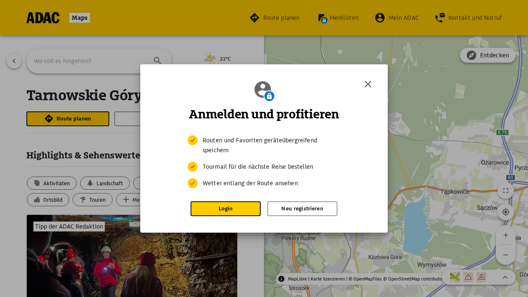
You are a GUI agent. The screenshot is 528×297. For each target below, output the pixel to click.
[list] (264, 161)
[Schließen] (368, 84)
